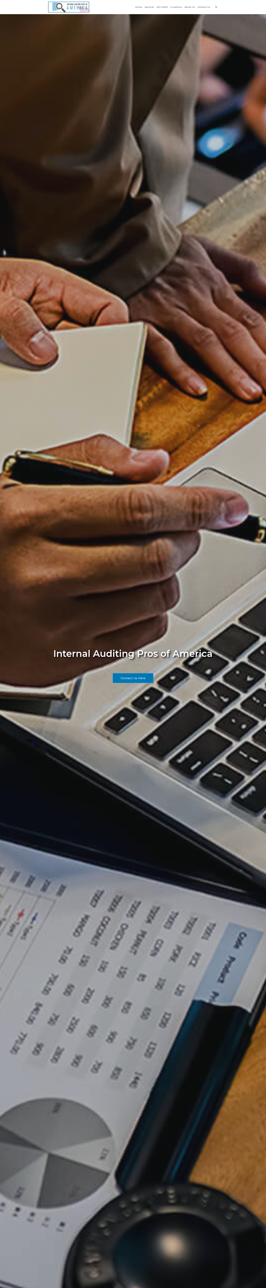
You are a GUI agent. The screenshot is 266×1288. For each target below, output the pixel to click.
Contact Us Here (133, 678)
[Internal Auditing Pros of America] (69, 7)
